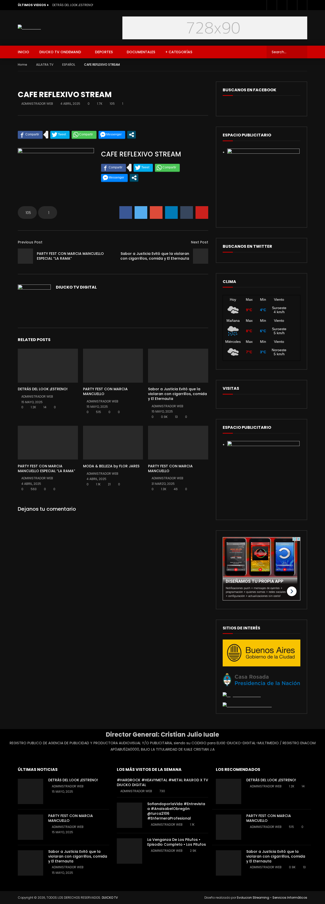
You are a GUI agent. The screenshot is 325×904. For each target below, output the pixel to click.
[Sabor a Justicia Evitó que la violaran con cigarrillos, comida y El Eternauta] (200, 256)
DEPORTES (104, 52)
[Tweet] (60, 134)
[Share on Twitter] (141, 212)
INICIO (23, 52)
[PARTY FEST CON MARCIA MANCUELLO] (113, 365)
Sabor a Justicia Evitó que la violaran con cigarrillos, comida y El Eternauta (154, 256)
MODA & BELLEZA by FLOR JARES (111, 466)
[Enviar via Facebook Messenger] (112, 134)
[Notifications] (302, 5)
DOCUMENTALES (141, 52)
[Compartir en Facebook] (30, 134)
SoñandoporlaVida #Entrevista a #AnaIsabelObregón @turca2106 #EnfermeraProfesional (176, 811)
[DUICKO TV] (29, 28)
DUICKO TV (110, 897)
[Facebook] (272, 5)
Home (22, 64)
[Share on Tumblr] (186, 212)
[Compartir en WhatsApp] (84, 134)
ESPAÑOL (68, 64)
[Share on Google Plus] (156, 212)
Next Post (199, 242)
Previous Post (30, 242)
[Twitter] (282, 5)
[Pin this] (202, 212)
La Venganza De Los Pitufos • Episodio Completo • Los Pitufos (176, 842)
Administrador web (37, 103)
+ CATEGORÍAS (178, 52)
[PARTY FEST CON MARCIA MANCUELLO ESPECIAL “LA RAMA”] (25, 256)
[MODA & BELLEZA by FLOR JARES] (113, 442)
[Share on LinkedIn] (171, 212)
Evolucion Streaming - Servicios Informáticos (272, 897)
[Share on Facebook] (125, 212)
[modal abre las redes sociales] (131, 134)
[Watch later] (292, 5)
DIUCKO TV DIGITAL (76, 287)
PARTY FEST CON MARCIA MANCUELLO (105, 391)
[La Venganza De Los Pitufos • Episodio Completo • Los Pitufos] (129, 851)
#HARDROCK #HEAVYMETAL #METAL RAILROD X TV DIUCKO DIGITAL (162, 782)
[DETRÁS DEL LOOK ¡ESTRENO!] (48, 365)
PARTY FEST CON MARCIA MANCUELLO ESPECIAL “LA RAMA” (70, 256)
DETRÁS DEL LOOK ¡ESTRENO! (72, 5)
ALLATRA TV (44, 64)
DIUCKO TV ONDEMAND (60, 52)
